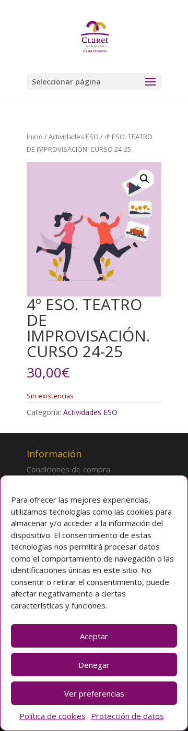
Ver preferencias (94, 693)
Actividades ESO (74, 136)
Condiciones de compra (68, 469)
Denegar (94, 665)
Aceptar (94, 636)
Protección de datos (127, 716)
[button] (144, 178)
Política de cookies (52, 716)
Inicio (35, 136)
